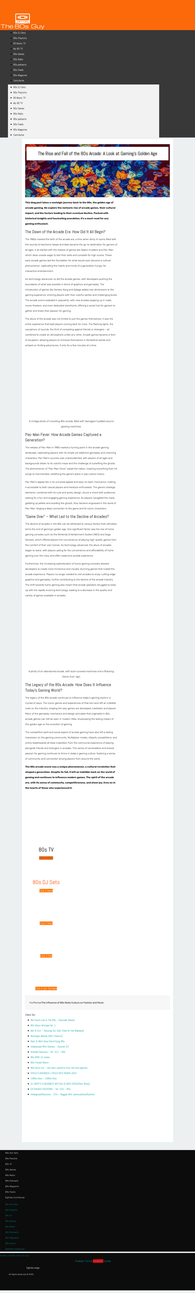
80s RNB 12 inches (40, 1057)
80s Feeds (18, 70)
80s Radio (18, 59)
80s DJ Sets (19, 32)
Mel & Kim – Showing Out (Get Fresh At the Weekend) (57, 1030)
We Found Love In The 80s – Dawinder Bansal (53, 1020)
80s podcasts (20, 64)
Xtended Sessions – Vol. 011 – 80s (48, 1052)
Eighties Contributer (15, 1197)
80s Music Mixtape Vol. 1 (43, 1025)
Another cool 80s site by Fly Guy (14, 1256)
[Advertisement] (46, 810)
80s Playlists (20, 38)
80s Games (18, 54)
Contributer (18, 80)
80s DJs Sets (11, 1153)
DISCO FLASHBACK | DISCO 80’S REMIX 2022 (54, 1073)
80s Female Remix (40, 1062)
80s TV (8, 1164)
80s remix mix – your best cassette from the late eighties (59, 1068)
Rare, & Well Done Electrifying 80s (48, 1041)
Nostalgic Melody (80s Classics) (47, 1036)
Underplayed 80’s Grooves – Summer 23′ (50, 1046)
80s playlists (11, 1158)
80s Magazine (20, 75)
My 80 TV (18, 48)
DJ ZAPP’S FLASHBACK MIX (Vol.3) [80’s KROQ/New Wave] (60, 1083)
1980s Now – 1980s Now (44, 1078)
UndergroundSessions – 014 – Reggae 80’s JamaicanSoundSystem (63, 1094)
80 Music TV (19, 43)
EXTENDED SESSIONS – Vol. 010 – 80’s (51, 1089)
